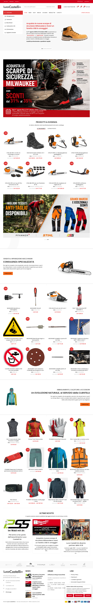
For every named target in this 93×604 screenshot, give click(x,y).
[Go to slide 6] (48, 48)
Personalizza (78, 595)
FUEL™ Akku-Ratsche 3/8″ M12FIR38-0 (80, 323)
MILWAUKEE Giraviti (35, 322)
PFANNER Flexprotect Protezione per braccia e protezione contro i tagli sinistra (13, 485)
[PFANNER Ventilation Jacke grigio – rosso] (35, 502)
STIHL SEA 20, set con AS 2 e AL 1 (57, 322)
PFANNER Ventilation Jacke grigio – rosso (35, 514)
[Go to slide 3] (44, 48)
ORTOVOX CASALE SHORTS (35, 484)
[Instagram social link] (80, 1)
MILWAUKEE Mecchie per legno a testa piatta (35, 353)
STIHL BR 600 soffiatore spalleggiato (79, 183)
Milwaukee (44, 33)
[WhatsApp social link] (82, 1)
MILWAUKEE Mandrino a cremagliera (13, 323)
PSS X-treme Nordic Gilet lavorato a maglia (13, 454)
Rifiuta (70, 595)
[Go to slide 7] (49, 48)
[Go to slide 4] (45, 48)
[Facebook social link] (78, 1)
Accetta (88, 595)
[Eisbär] (62, 579)
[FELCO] (73, 579)
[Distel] (8, 579)
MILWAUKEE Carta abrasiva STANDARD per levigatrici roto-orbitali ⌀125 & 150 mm (35, 385)
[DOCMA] (19, 579)
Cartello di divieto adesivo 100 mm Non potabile (13, 384)
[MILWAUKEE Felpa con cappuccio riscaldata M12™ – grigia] (79, 502)
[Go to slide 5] (47, 48)
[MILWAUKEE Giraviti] (35, 311)
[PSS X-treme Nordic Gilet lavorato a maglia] (13, 442)
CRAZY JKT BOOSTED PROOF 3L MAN (57, 484)
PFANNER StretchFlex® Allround (57, 453)
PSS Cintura (13, 514)
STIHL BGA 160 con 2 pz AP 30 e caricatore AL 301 (13, 183)
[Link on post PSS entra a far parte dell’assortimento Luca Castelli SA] (17, 540)
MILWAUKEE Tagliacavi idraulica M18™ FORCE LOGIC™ (79, 353)
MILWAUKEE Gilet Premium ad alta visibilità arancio (79, 484)
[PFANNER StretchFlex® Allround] (57, 442)
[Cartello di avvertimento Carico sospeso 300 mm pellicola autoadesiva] (13, 341)
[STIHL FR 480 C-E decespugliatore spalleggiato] (57, 141)
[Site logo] (12, 7)
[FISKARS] (84, 579)
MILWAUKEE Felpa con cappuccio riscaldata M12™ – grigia (79, 514)
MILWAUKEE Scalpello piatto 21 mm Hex (57, 384)
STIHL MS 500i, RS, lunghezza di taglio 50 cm (57, 183)
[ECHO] (41, 579)
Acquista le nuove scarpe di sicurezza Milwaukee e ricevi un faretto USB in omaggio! (40, 26)
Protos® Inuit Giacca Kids (35, 453)
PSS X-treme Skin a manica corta (79, 453)
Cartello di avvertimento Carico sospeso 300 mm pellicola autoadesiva (13, 354)
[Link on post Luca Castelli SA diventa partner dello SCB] (76, 544)
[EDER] (51, 579)
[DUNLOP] (30, 579)
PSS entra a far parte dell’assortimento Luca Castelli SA (17, 551)
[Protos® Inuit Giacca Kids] (35, 442)
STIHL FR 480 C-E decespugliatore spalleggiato (57, 153)
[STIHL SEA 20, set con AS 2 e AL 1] (57, 311)
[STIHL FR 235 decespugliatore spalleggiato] (79, 141)
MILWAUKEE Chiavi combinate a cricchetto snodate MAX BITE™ (79, 384)
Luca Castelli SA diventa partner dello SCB (76, 558)
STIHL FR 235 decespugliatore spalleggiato (79, 153)
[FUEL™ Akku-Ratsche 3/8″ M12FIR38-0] (79, 311)
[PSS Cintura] (13, 502)
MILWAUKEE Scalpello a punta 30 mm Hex (58, 353)
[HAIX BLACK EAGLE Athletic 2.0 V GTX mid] (35, 141)
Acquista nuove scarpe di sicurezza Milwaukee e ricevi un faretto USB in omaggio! (46, 555)
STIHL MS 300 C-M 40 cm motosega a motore (13, 153)
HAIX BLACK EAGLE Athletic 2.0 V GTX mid (35, 153)
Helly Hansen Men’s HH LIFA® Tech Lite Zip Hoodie (57, 514)
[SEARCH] (59, 7)
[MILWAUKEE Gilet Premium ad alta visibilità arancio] (79, 472)
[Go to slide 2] (43, 48)
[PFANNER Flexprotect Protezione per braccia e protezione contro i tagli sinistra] (13, 472)
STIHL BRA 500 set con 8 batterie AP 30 (36, 183)
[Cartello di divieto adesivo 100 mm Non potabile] (13, 371)
